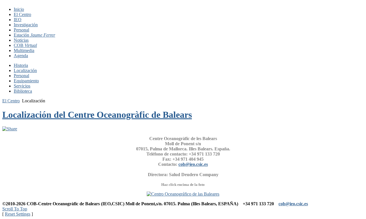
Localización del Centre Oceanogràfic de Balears (97, 115)
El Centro (11, 100)
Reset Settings (17, 214)
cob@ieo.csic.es (193, 164)
